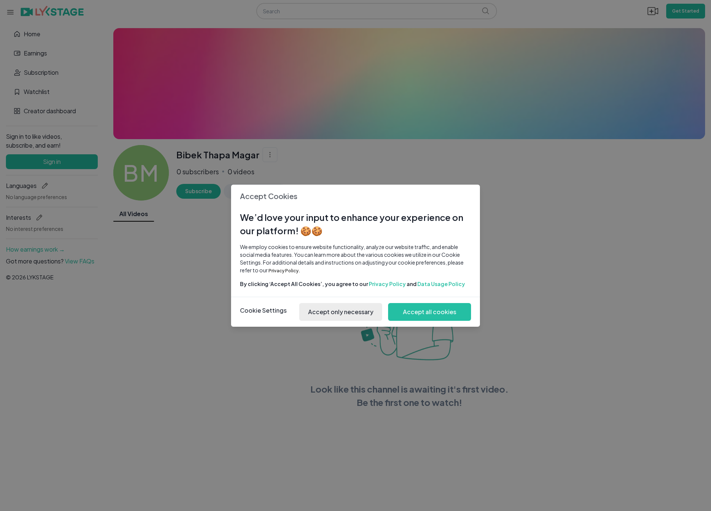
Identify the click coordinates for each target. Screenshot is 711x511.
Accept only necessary (340, 312)
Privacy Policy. (284, 270)
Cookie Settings (263, 310)
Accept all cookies (429, 312)
